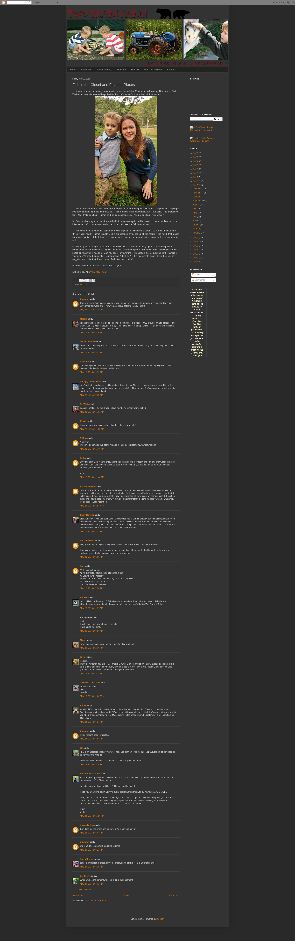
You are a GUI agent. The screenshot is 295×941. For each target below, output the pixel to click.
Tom (82, 566)
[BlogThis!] (84, 280)
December (198, 189)
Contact (171, 69)
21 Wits (83, 421)
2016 (196, 181)
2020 (196, 165)
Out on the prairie (88, 342)
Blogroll (135, 69)
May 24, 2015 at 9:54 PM (91, 764)
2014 (196, 238)
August (196, 205)
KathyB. (84, 597)
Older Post (174, 896)
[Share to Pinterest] (93, 280)
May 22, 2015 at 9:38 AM (91, 395)
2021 (196, 161)
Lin (81, 748)
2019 (196, 169)
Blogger (160, 919)
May (195, 217)
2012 (196, 246)
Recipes (121, 69)
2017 (196, 177)
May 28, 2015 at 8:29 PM (91, 867)
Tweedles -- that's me (90, 683)
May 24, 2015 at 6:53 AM (91, 722)
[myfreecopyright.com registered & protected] (206, 130)
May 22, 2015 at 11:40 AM (92, 449)
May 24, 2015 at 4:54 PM (91, 739)
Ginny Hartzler (87, 515)
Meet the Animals (153, 69)
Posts (197, 274)
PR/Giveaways (104, 69)
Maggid (83, 319)
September (198, 200)
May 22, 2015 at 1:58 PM (91, 557)
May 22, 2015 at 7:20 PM (91, 588)
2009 (196, 258)
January (197, 233)
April (195, 220)
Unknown (84, 299)
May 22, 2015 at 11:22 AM (92, 429)
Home (73, 69)
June (195, 213)
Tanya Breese (87, 859)
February (197, 229)
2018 (196, 173)
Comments (199, 280)
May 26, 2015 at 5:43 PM (91, 833)
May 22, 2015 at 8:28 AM (91, 310)
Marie (83, 640)
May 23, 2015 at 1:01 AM (91, 608)
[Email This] (80, 280)
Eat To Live (85, 876)
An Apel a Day (87, 825)
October (196, 197)
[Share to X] (87, 280)
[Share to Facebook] (90, 280)
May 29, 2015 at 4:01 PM (91, 884)
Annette (84, 705)
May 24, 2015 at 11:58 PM (92, 816)
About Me (86, 69)
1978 (196, 262)
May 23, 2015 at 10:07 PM (92, 696)
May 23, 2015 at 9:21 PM (91, 673)
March (196, 225)
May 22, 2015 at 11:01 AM (92, 412)
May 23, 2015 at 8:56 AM (91, 631)
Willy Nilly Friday (98, 272)
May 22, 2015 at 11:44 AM (92, 477)
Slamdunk (85, 361)
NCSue (83, 438)
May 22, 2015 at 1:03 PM (91, 531)
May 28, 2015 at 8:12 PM (91, 850)
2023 (196, 153)
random (83, 284)
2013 (196, 242)
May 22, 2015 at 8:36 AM (91, 332)
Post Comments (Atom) (95, 900)
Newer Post (78, 896)
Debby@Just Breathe (90, 381)
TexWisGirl (85, 404)
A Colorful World (88, 486)
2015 (196, 185)
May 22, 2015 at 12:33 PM (92, 506)
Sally (82, 458)
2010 (196, 254)
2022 (196, 157)
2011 (196, 250)
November (198, 193)
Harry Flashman (88, 540)
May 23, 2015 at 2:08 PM (91, 648)
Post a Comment (84, 890)
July (195, 209)
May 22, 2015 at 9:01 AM (91, 352)
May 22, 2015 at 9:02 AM (91, 372)
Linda (82, 657)
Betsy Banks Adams (90, 773)
